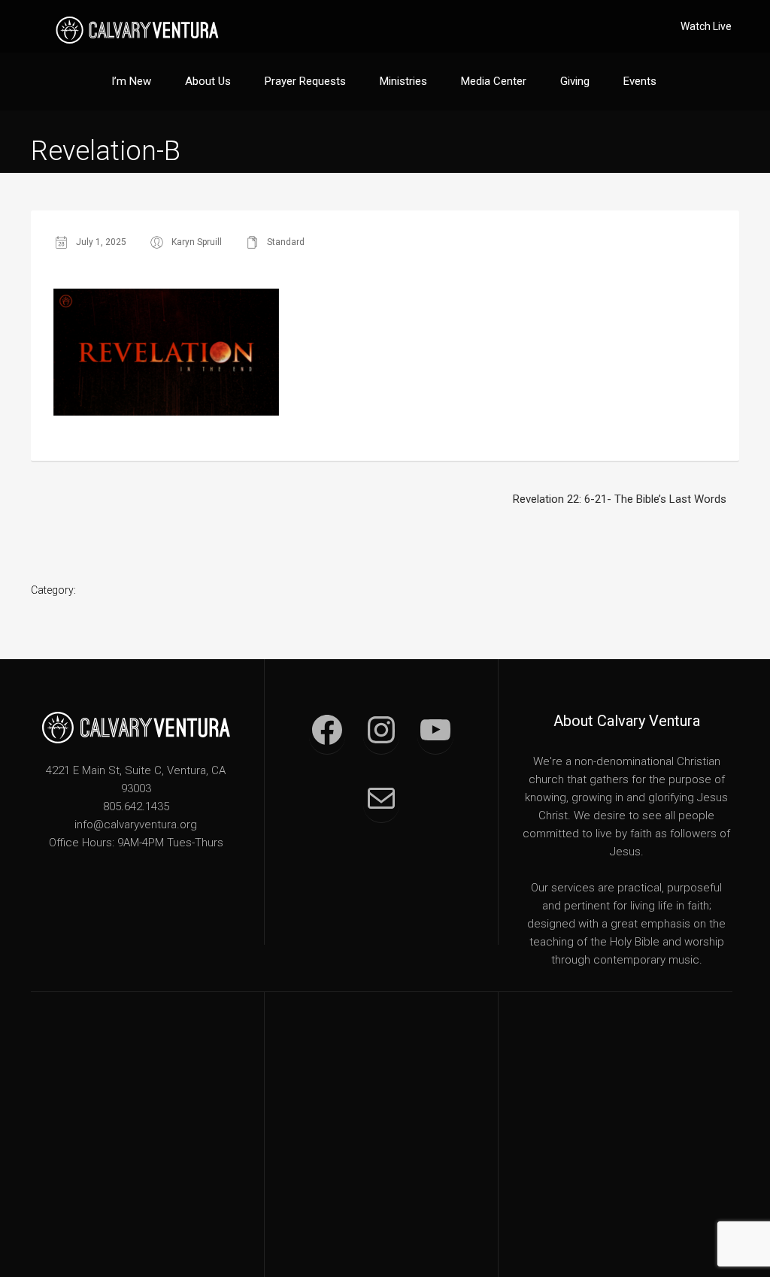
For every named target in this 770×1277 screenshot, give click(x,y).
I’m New (131, 81)
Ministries (403, 81)
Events (639, 81)
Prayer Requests (305, 81)
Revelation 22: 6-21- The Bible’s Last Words (619, 499)
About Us (208, 81)
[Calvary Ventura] (137, 29)
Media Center (493, 81)
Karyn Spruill (196, 242)
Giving (575, 81)
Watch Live (706, 26)
